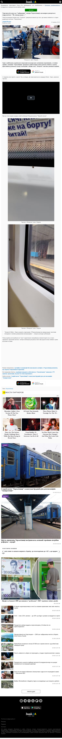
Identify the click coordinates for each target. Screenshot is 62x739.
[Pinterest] (40, 700)
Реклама (3, 721)
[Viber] (29, 700)
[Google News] (33, 700)
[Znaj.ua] (31, 1)
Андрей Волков (6, 21)
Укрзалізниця (9, 388)
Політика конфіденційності (8, 719)
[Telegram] (25, 700)
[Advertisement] (31, 354)
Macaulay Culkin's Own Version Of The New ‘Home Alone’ (12, 413)
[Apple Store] (26, 707)
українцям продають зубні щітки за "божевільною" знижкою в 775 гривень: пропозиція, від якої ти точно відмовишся (28, 373)
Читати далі (31, 691)
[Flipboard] (36, 700)
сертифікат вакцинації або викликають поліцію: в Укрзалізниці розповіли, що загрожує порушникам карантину (30, 368)
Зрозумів (31, 10)
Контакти (3, 726)
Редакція (3, 724)
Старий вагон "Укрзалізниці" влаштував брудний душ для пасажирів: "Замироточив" (27, 377)
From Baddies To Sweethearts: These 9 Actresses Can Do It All (31, 434)
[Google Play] (36, 707)
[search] (2, 2)
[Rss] (21, 700)
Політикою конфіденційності (52, 5)
